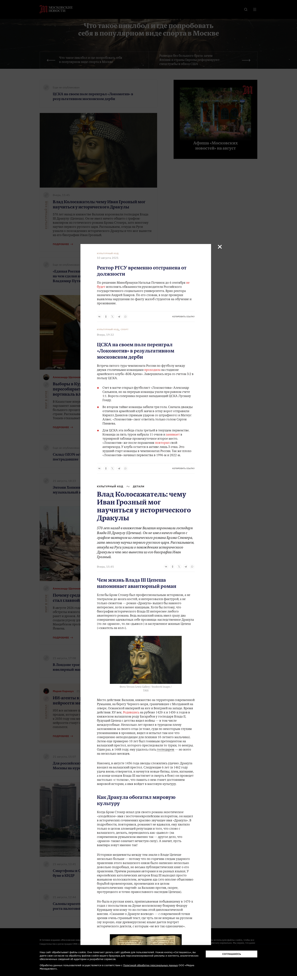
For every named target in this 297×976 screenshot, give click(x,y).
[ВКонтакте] (99, 316)
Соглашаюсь (231, 954)
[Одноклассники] (105, 316)
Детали (138, 486)
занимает (173, 434)
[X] (112, 316)
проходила (152, 370)
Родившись (131, 712)
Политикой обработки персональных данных (150, 965)
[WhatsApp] (125, 316)
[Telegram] (119, 316)
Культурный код (108, 253)
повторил (162, 443)
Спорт (125, 329)
